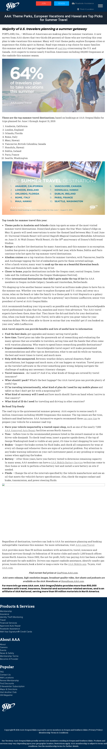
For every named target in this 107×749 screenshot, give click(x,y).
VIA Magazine (6, 695)
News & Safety (7, 653)
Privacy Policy (95, 730)
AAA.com (7, 567)
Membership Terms (9, 656)
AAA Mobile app (77, 564)
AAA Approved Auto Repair (20, 430)
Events (3, 650)
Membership (6, 611)
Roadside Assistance (84, 3)
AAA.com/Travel (85, 544)
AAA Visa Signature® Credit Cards (16, 631)
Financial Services (8, 623)
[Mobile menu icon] (100, 5)
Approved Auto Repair (10, 626)
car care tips (90, 418)
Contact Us (5, 674)
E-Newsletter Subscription (12, 686)
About (3, 644)
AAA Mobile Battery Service (67, 462)
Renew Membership (9, 680)
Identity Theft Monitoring (11, 617)
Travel (3, 620)
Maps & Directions (8, 689)
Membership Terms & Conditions (53, 732)
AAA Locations (7, 677)
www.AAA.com (30, 585)
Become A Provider (9, 659)
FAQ (2, 672)
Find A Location (87, 9)
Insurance (4, 614)
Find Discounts (7, 683)
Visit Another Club (8, 692)
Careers (4, 647)
